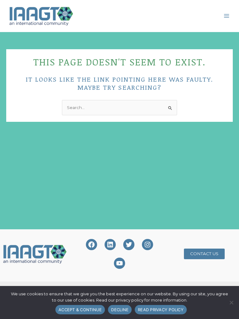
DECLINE (120, 309)
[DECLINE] (231, 302)
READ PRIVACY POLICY (161, 309)
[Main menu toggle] (227, 16)
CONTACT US (204, 253)
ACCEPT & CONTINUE (80, 309)
